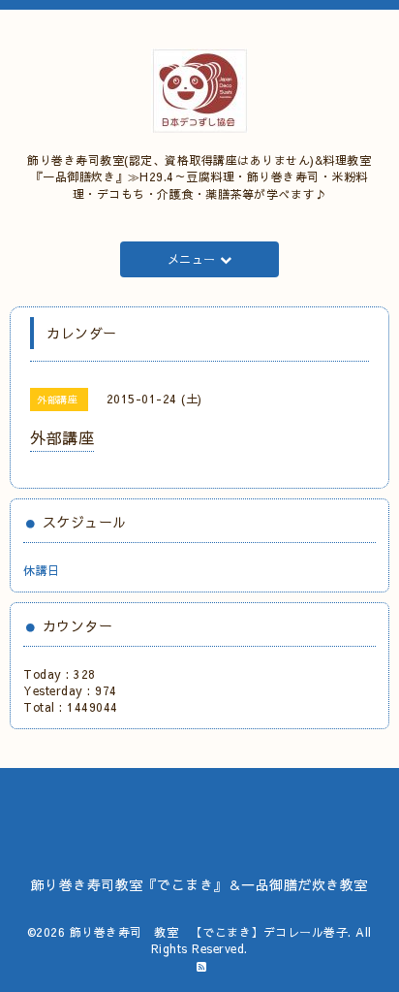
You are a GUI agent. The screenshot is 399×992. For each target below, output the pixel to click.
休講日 (41, 570)
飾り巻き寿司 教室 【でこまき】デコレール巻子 (209, 932)
